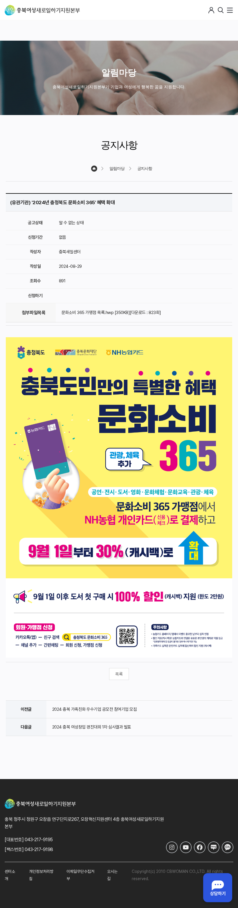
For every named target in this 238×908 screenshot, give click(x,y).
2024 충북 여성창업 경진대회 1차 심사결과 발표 (91, 727)
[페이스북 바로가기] (199, 847)
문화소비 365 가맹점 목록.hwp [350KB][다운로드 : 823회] (111, 312)
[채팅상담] (217, 887)
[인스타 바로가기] (172, 847)
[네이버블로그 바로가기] (213, 847)
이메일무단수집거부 (80, 875)
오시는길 (112, 875)
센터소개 (10, 875)
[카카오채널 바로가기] (227, 847)
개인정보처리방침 (41, 875)
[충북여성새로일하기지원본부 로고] (42, 10)
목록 (119, 674)
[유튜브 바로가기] (186, 847)
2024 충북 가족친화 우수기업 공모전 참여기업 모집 (94, 709)
